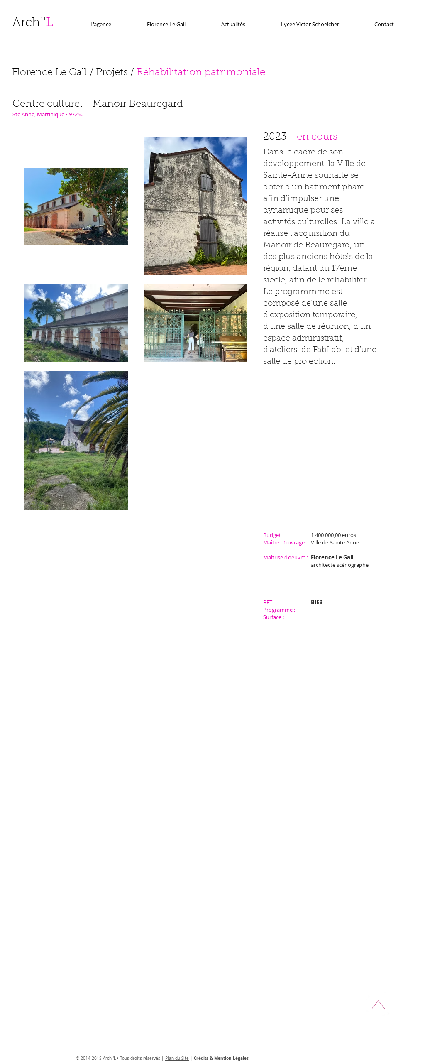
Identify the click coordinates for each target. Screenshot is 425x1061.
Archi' (32, 23)
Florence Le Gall (49, 73)
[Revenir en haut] (378, 1004)
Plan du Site (177, 1058)
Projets (112, 73)
